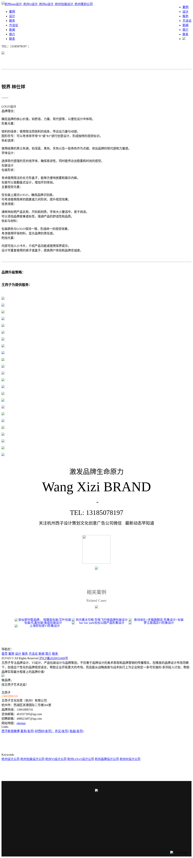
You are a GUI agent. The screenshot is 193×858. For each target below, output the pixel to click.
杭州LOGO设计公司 (80, 759)
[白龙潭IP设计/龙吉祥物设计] (20, 572)
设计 (185, 11)
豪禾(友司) (27, 731)
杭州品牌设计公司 (107, 759)
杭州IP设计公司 (130, 759)
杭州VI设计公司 (56, 759)
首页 (5, 653)
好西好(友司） (44, 731)
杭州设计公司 (11, 759)
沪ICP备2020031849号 (53, 658)
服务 (185, 16)
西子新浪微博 (11, 731)
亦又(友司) (62, 731)
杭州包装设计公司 (32, 759)
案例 (185, 7)
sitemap (21, 723)
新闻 (185, 25)
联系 (185, 34)
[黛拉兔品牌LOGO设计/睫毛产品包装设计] (172, 572)
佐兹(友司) (76, 731)
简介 (185, 29)
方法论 (186, 20)
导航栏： (8, 649)
